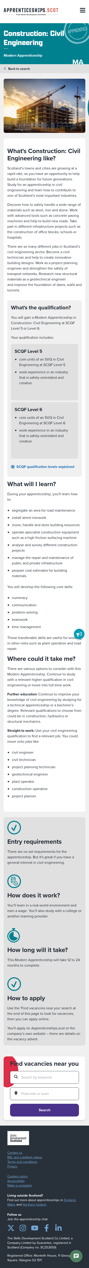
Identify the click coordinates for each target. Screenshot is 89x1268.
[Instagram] (22, 1227)
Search (44, 1110)
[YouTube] (34, 1227)
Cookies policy (17, 1176)
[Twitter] (11, 1227)
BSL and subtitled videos (24, 1157)
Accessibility (16, 1181)
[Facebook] (46, 1227)
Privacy (12, 1166)
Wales (11, 1204)
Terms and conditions (22, 1162)
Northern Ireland (34, 1204)
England (69, 1200)
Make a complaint (19, 1185)
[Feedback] (79, 634)
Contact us (14, 1153)
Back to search (19, 68)
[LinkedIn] (58, 1227)
